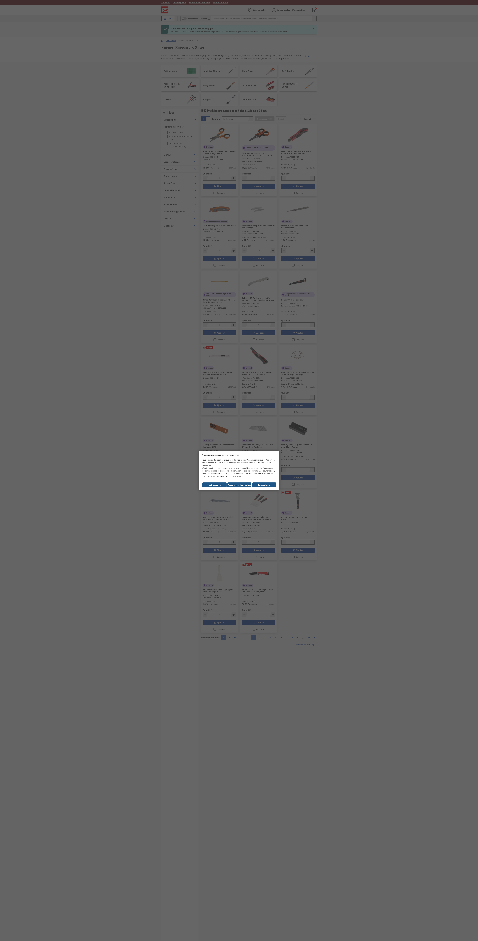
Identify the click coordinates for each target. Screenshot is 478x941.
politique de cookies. (233, 476)
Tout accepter (214, 485)
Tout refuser (264, 485)
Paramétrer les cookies (239, 485)
